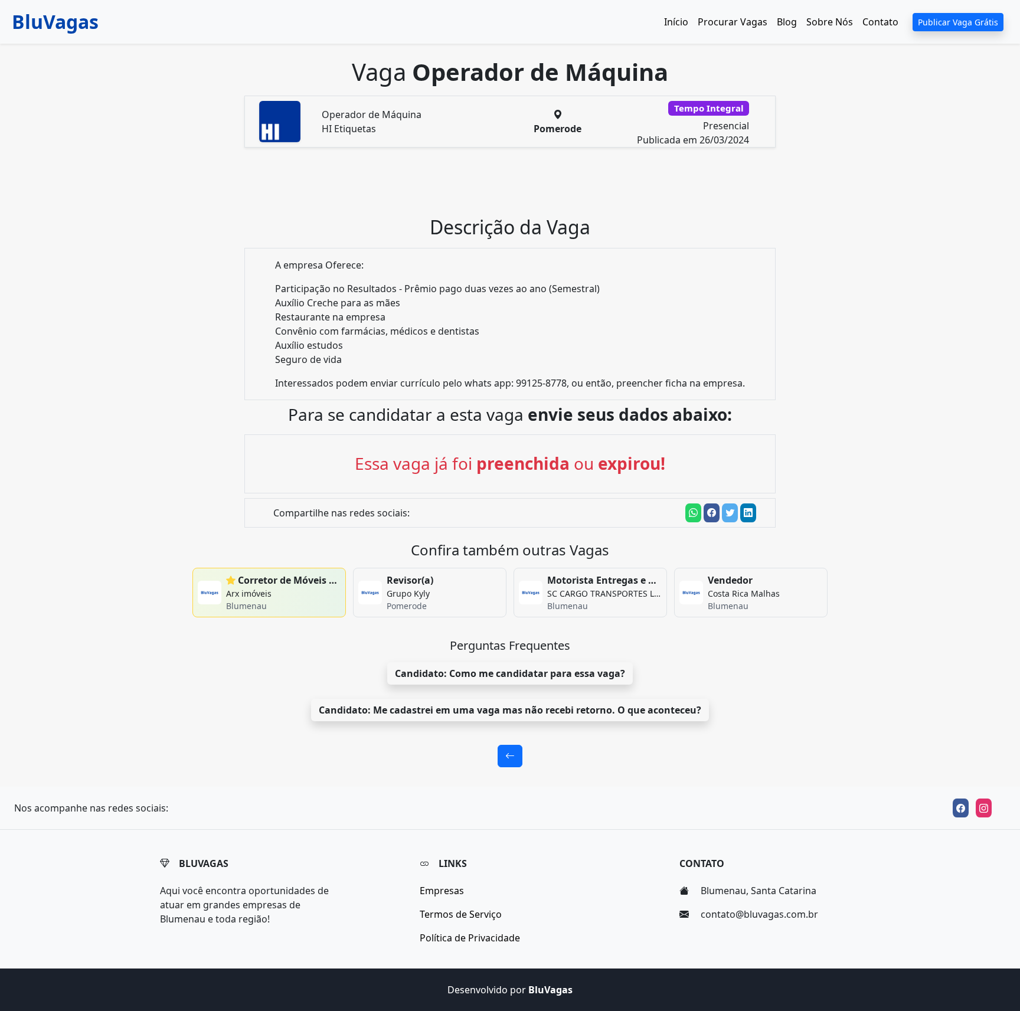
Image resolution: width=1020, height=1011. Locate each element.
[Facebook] (961, 807)
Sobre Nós (829, 21)
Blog (787, 21)
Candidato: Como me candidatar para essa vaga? (510, 673)
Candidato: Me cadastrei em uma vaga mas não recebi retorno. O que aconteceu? (510, 710)
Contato (880, 21)
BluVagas (55, 21)
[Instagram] (984, 807)
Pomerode (557, 128)
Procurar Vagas (732, 21)
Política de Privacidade (470, 937)
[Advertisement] (517, 186)
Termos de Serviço (461, 914)
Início (676, 21)
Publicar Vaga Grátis (958, 22)
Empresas (442, 890)
